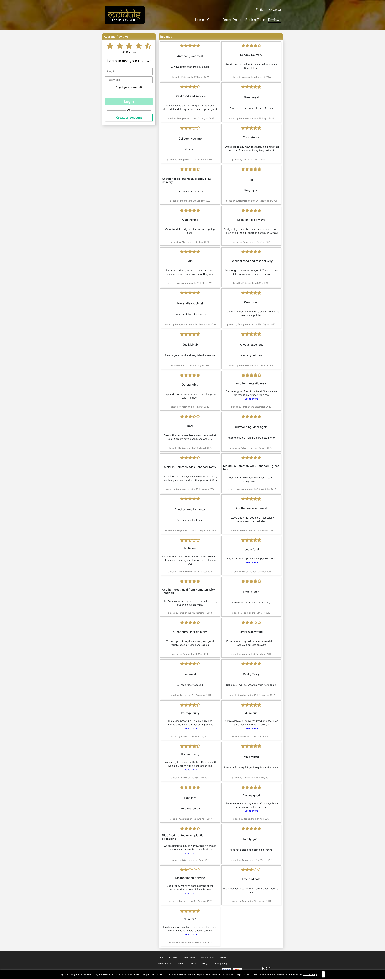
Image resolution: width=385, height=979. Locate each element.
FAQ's (193, 963)
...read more (251, 398)
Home (199, 20)
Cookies (181, 963)
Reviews (274, 20)
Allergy (205, 963)
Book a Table (255, 20)
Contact (213, 20)
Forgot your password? (129, 87)
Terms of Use (164, 963)
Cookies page (310, 974)
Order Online (232, 20)
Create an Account (129, 117)
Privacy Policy (220, 963)
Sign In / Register (270, 9)
